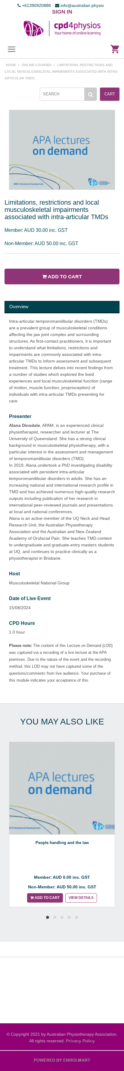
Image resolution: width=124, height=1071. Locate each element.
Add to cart (64, 276)
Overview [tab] (18, 306)
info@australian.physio (81, 5)
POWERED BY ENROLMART (62, 1060)
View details (81, 898)
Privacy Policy (80, 1040)
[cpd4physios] (61, 28)
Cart (109, 94)
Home (11, 65)
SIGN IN (62, 11)
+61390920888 (36, 5)
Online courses (36, 65)
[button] (47, 917)
